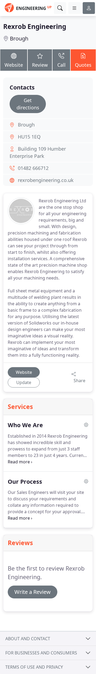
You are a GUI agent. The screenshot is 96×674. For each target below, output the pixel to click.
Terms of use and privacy (34, 667)
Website (14, 65)
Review (40, 65)
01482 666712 (33, 168)
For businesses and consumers (41, 653)
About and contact (27, 639)
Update (23, 382)
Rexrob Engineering (34, 26)
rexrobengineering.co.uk (46, 180)
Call (61, 65)
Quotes (83, 65)
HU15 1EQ (29, 136)
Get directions (28, 104)
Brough (19, 38)
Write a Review (32, 591)
